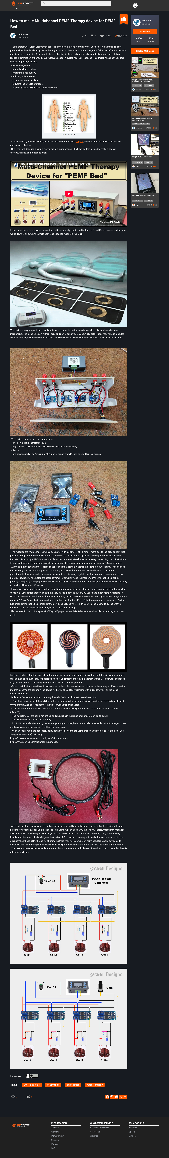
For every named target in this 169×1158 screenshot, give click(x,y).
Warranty (55, 1132)
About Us (55, 1128)
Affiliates (133, 1128)
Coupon (132, 1136)
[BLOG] (31, 9)
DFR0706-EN (137, 162)
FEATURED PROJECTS (141, 124)
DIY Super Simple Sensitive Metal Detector (143, 119)
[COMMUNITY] (18, 9)
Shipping (55, 1140)
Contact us (95, 1132)
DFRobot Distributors (99, 1128)
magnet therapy (95, 1084)
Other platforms (32, 1084)
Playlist (79, 141)
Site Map (94, 1136)
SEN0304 (149, 162)
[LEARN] (34, 9)
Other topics (53, 1084)
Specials (132, 1132)
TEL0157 (149, 201)
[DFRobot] (22, 5)
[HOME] (13, 9)
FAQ (53, 1148)
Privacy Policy (57, 1136)
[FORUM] (23, 9)
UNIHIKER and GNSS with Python (144, 195)
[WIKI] (27, 9)
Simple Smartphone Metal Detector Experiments (142, 81)
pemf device (73, 1084)
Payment (55, 1144)
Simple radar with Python (142, 157)
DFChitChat (137, 85)
